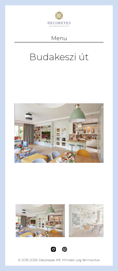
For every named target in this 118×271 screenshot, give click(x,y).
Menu (59, 38)
